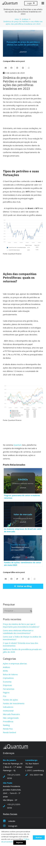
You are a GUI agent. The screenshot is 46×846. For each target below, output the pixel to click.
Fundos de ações (10, 699)
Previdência (8, 721)
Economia (7, 681)
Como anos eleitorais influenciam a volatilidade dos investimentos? (18, 631)
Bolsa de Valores (10, 674)
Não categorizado (11, 718)
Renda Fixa (8, 728)
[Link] (10, 3)
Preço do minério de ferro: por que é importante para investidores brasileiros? (21, 625)
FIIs (4, 696)
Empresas (7, 685)
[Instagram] (5, 826)
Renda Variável (9, 732)
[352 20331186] (27, 774)
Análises (6, 667)
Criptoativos (8, 678)
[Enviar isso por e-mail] (6, 68)
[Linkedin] (5, 821)
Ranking (6, 725)
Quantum (18, 445)
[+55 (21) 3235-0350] (5, 776)
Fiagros (6, 692)
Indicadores (8, 707)
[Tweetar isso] (17, 579)
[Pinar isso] (23, 68)
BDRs (5, 670)
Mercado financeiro (11, 714)
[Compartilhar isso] (11, 68)
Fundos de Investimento (13, 703)
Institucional (8, 710)
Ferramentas (8, 689)
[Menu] (43, 3)
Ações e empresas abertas (15, 663)
